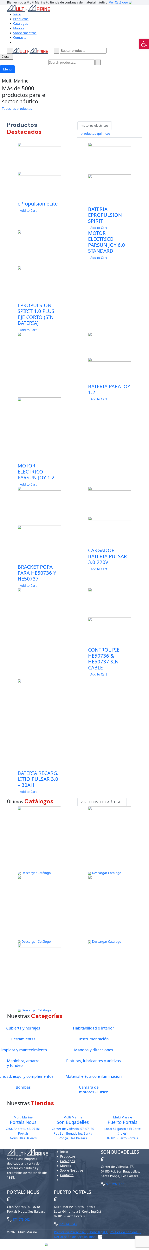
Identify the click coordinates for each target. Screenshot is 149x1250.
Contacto (20, 37)
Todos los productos (17, 108)
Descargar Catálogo (36, 873)
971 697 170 (115, 1184)
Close (6, 56)
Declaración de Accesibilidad (75, 1237)
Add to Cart (28, 210)
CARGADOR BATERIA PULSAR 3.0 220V (107, 556)
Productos (21, 19)
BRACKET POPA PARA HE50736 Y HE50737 (37, 572)
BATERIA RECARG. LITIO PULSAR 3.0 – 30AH (38, 779)
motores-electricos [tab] (94, 125)
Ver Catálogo (119, 2)
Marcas (18, 28)
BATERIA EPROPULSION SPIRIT (105, 215)
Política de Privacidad (70, 1232)
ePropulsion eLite (38, 203)
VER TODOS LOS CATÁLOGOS (102, 802)
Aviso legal (97, 1232)
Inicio (17, 14)
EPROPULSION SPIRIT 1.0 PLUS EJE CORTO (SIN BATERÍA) (36, 314)
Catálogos (20, 23)
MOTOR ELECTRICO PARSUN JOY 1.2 (36, 471)
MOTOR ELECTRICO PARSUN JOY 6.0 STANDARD (106, 242)
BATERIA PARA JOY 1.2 (109, 389)
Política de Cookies (124, 1232)
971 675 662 (21, 1219)
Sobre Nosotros (24, 33)
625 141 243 (68, 1224)
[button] (144, 44)
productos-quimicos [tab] (95, 133)
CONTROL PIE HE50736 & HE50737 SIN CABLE (104, 658)
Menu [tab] (7, 69)
